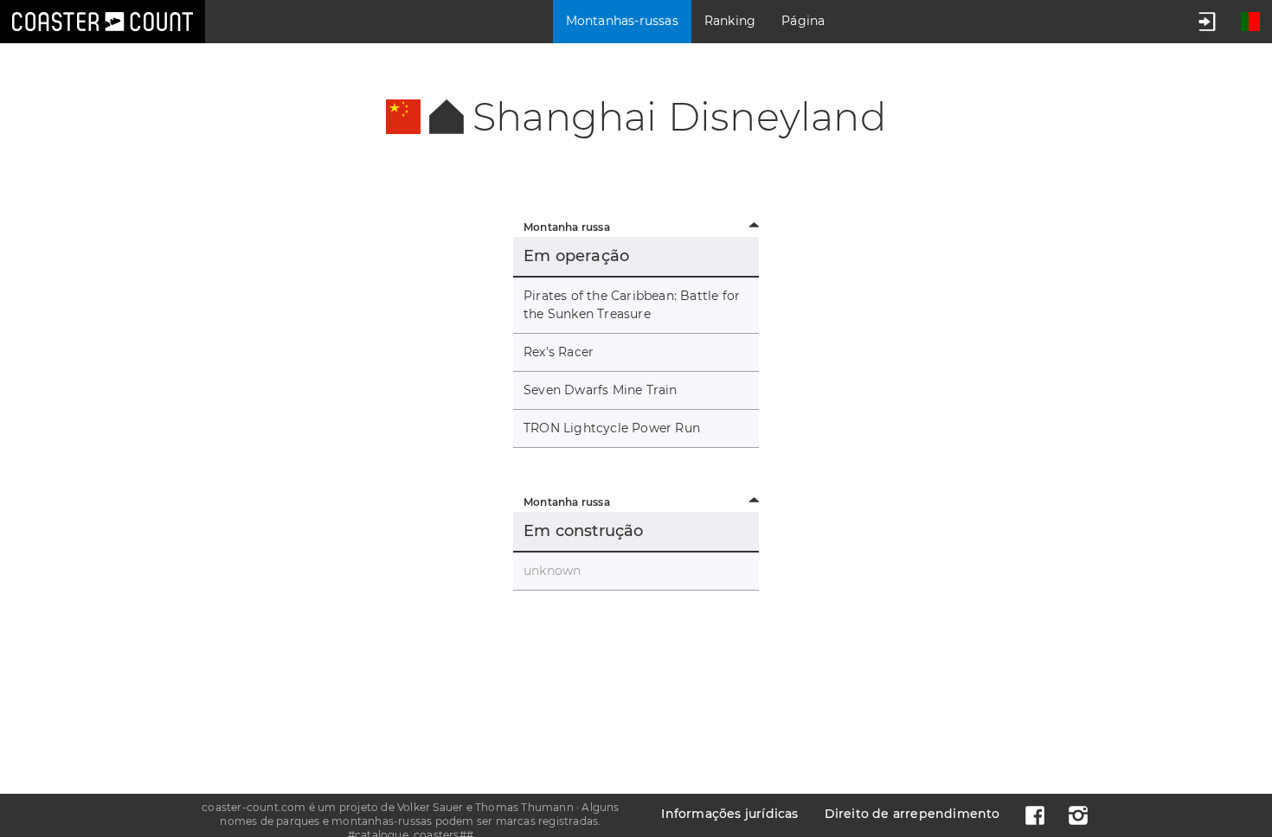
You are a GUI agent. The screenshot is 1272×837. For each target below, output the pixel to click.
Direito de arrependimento (912, 813)
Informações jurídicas (729, 813)
